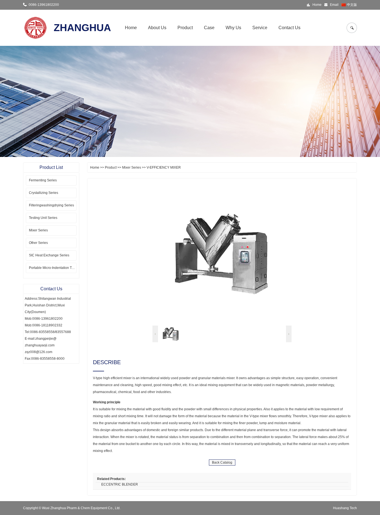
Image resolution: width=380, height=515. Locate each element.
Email (334, 5)
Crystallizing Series (43, 193)
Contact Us (289, 27)
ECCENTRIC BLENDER (119, 484)
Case (209, 27)
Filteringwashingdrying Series (51, 205)
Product (185, 27)
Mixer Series (38, 230)
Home (317, 5)
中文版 (352, 5)
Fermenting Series (43, 180)
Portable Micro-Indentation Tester (53, 268)
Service (259, 27)
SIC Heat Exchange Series (49, 255)
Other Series (38, 243)
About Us (157, 27)
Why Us (233, 27)
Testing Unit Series (43, 218)
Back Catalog (222, 462)
